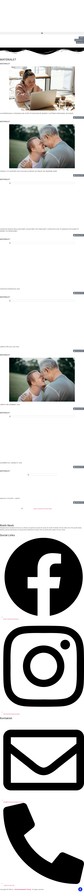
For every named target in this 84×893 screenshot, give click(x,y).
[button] (42, 33)
